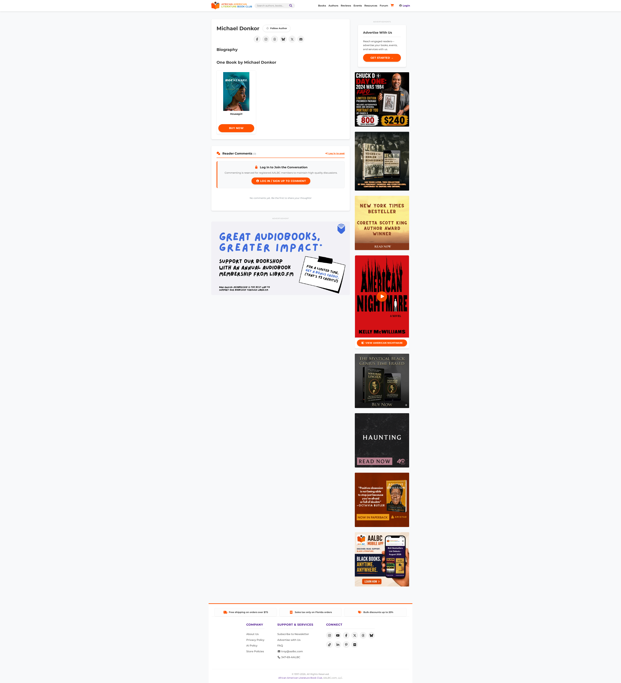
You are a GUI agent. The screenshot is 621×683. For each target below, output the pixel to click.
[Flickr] (354, 644)
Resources (370, 5)
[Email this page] (300, 39)
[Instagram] (329, 635)
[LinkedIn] (338, 644)
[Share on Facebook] (257, 39)
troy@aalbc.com (292, 651)
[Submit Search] (290, 5)
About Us (252, 634)
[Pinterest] (346, 644)
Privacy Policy (255, 639)
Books (322, 5)
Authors (333, 5)
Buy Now (236, 128)
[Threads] (363, 635)
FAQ (280, 645)
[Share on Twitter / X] (292, 39)
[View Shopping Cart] (393, 6)
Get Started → (382, 57)
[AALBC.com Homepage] (231, 6)
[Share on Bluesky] (283, 39)
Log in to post (336, 153)
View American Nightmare (384, 342)
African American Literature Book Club (300, 677)
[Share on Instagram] (265, 39)
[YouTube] (338, 635)
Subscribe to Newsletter (293, 634)
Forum (384, 5)
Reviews (346, 5)
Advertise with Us (288, 639)
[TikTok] (329, 644)
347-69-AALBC (290, 657)
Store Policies (255, 651)
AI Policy (251, 645)
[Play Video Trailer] (382, 296)
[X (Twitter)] (354, 635)
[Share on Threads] (274, 39)
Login (406, 5)
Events (358, 5)
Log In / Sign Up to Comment (282, 181)
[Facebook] (346, 635)
